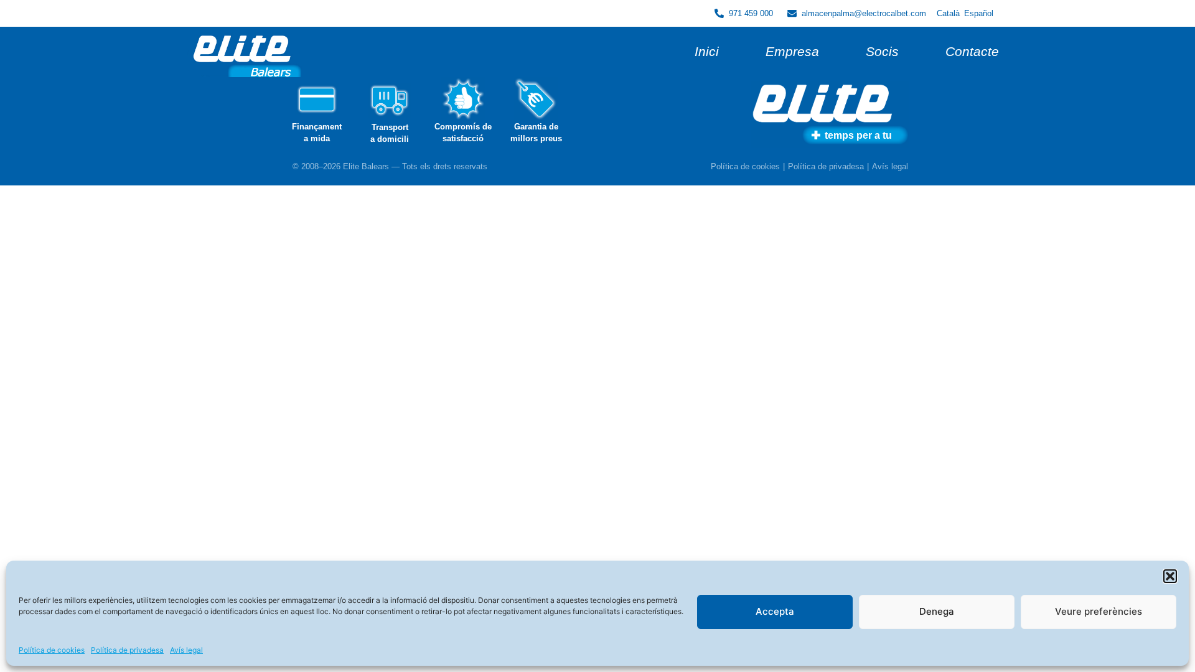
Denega (936, 611)
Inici (707, 51)
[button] (1170, 576)
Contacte (972, 51)
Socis (882, 51)
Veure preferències (1098, 611)
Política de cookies (52, 650)
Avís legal (186, 650)
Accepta (775, 611)
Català (948, 13)
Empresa (792, 51)
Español (978, 13)
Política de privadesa (127, 650)
